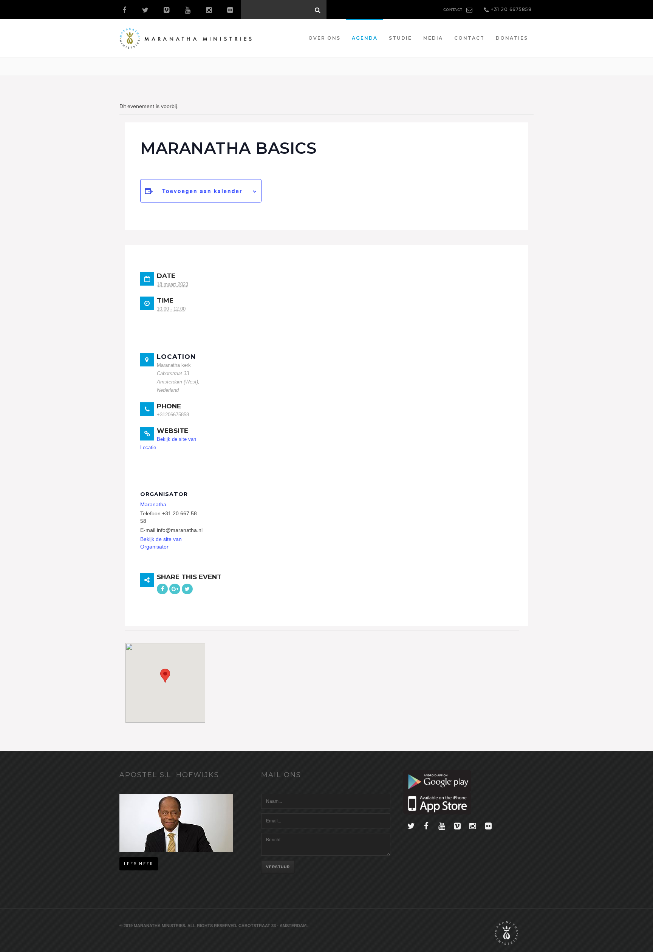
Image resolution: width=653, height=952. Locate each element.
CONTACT (453, 10)
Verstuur (278, 867)
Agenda (365, 38)
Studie (400, 38)
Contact (469, 38)
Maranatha (153, 504)
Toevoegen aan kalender (202, 191)
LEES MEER (138, 863)
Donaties (512, 38)
